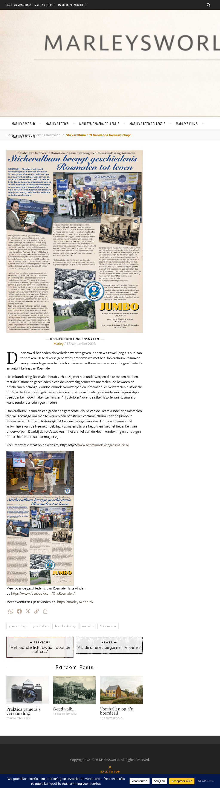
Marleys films (186, 123)
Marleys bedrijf (45, 5)
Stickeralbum (108, 626)
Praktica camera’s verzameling (23, 711)
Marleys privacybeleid (72, 5)
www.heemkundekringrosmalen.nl (103, 445)
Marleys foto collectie (147, 123)
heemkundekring (65, 626)
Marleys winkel (23, 136)
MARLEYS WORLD (23, 123)
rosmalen (87, 626)
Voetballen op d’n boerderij (117, 711)
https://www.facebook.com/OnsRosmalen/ (43, 593)
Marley (58, 343)
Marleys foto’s (57, 123)
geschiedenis (41, 626)
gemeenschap (17, 626)
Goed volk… (64, 709)
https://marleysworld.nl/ (75, 602)
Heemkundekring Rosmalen (74, 339)
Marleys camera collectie (99, 123)
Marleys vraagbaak (18, 5)
